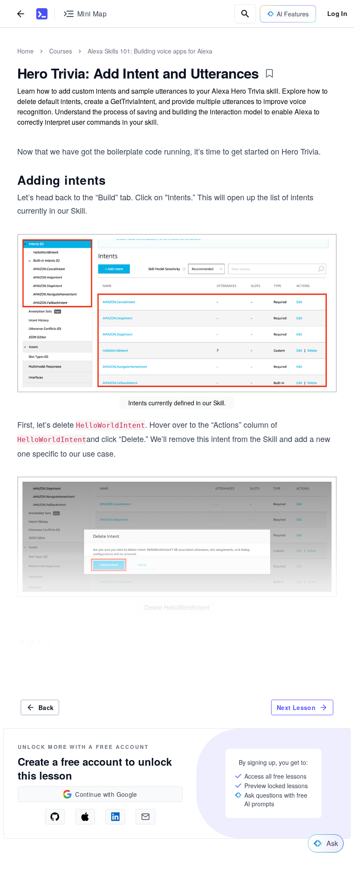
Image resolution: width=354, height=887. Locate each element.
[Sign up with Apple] (85, 816)
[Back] (20, 13)
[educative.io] (41, 13)
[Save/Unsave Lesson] (269, 73)
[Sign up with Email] (145, 816)
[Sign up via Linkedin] (115, 816)
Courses (60, 51)
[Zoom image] (177, 313)
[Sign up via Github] (55, 816)
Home (25, 51)
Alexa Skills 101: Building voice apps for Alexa (150, 51)
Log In (337, 13)
